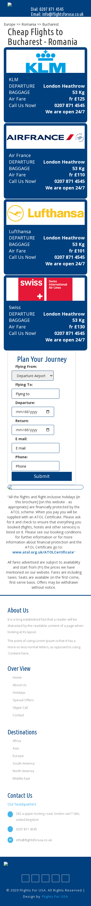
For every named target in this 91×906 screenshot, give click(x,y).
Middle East (21, 778)
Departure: (25, 402)
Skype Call (20, 708)
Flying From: (26, 366)
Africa (17, 741)
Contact (18, 715)
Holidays (19, 692)
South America (24, 763)
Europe (18, 756)
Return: (22, 420)
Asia (16, 748)
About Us (19, 685)
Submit (42, 476)
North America (23, 771)
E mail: (21, 438)
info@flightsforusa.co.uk (34, 840)
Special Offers (23, 700)
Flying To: (24, 384)
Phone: (21, 457)
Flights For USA (55, 896)
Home (17, 677)
